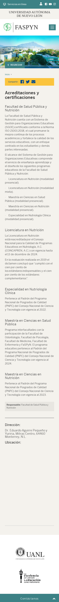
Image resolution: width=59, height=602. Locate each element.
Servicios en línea (17, 4)
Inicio (7, 74)
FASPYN (26, 27)
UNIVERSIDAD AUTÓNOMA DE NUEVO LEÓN (29, 14)
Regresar (16, 65)
